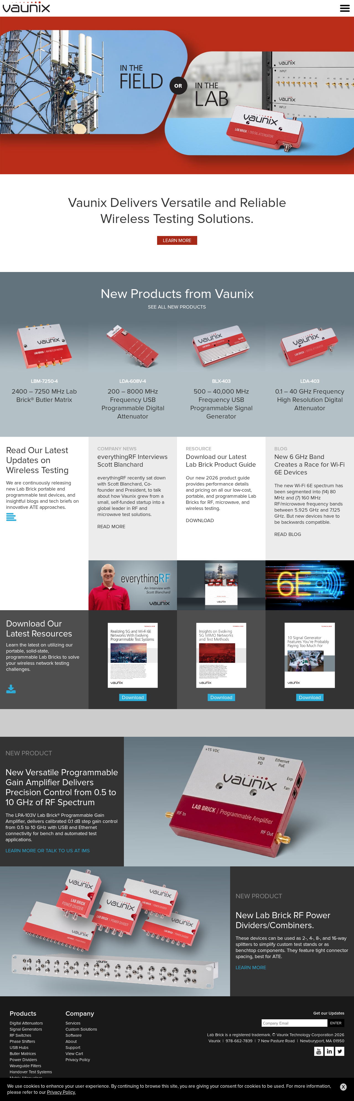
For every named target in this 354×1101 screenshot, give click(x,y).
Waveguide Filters (25, 1065)
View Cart (74, 1053)
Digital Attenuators (26, 1023)
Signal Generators (26, 1029)
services (73, 1023)
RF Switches (20, 1035)
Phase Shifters (22, 1041)
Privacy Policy (78, 1059)
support (73, 1047)
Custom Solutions (81, 1029)
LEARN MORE (177, 240)
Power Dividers (23, 1059)
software (74, 1035)
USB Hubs (19, 1047)
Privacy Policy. (61, 1092)
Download (133, 697)
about (71, 1041)
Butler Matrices (23, 1053)
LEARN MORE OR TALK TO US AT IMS (48, 851)
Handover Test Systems (31, 1071)
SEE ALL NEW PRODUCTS (177, 307)
